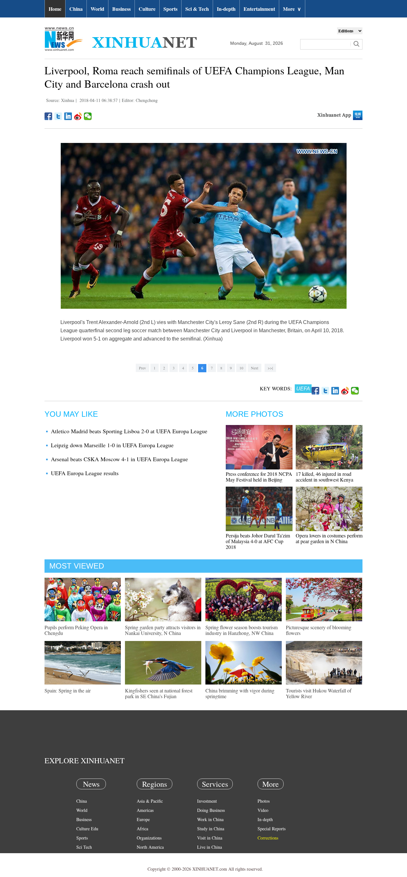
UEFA (303, 388)
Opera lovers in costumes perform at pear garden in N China (329, 538)
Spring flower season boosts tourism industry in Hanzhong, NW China (241, 630)
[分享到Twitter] (58, 116)
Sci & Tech (197, 8)
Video (263, 810)
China (76, 8)
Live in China (209, 847)
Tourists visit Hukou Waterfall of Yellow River (318, 693)
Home (55, 8)
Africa (142, 829)
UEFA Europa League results (85, 473)
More (292, 8)
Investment (207, 801)
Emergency (207, 856)
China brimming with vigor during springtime (239, 693)
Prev (142, 367)
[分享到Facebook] (48, 116)
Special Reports (272, 829)
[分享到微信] (88, 116)
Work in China (210, 819)
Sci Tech (84, 847)
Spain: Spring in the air (68, 690)
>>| (270, 367)
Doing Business (211, 810)
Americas (145, 810)
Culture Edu (87, 829)
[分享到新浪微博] (78, 116)
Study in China (210, 829)
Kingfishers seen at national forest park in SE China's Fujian (158, 693)
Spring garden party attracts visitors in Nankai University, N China (163, 630)
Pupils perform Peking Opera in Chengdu (76, 630)
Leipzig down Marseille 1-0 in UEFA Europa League (112, 445)
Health (82, 856)
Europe (143, 819)
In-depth (226, 8)
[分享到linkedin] (68, 116)
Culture (147, 8)
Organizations (149, 838)
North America (150, 847)
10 (241, 367)
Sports (170, 8)
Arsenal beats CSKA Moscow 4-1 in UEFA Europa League (119, 459)
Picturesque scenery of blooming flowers (318, 630)
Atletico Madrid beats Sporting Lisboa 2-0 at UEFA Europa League (129, 431)
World (97, 8)
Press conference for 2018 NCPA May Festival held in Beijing (259, 476)
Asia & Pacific (150, 801)
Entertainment (259, 8)
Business (121, 8)
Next (254, 367)
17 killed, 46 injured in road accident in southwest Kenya (324, 476)
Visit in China (209, 838)
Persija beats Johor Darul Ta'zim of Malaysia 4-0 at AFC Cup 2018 (258, 541)
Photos (264, 801)
